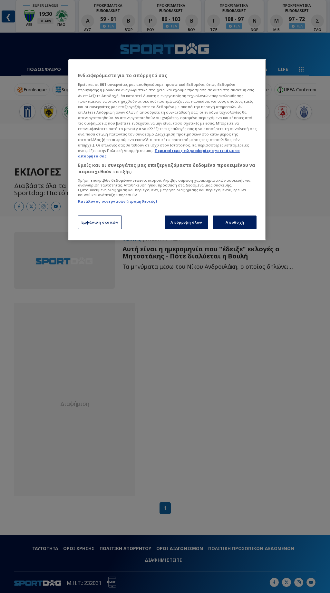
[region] (167, 149)
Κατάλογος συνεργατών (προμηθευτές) (117, 201)
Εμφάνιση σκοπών (100, 222)
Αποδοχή (235, 222)
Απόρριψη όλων (186, 222)
